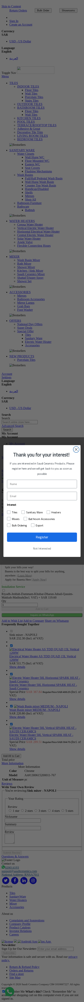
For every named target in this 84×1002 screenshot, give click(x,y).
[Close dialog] (76, 449)
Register (42, 537)
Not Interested (42, 548)
